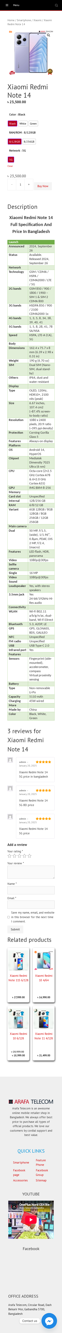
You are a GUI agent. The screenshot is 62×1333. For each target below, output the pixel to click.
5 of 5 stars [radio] (29, 856)
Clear (10, 166)
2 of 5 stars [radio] (14, 856)
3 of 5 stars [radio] (19, 856)
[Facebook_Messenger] (49, 1321)
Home (10, 20)
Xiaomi (37, 20)
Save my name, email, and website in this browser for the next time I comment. (32, 917)
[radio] (12, 123)
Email (11, 898)
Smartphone (24, 20)
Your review (15, 863)
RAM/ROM (15, 132)
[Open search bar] (57, 5)
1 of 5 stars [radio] (9, 856)
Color (12, 114)
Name (12, 884)
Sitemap (41, 1180)
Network (14, 150)
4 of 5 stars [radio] (24, 856)
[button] (48, 35)
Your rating (15, 851)
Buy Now (42, 186)
